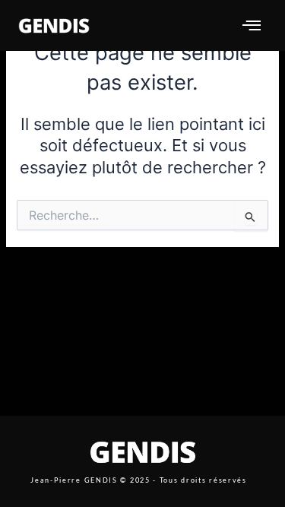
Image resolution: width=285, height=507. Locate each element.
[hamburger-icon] (252, 25)
